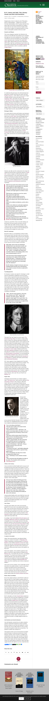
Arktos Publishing (39, 149)
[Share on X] (8, 652)
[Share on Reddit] (25, 652)
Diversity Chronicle (40, 174)
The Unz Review (39, 215)
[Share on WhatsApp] (11, 652)
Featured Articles (21, 16)
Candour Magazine (40, 151)
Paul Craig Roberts (40, 190)
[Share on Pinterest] (14, 652)
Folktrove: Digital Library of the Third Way (40, 178)
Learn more (27, 698)
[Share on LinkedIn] (17, 652)
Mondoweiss (38, 187)
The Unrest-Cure (10, 461)
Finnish (37, 122)
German (38, 124)
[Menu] (43, 5)
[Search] (40, 5)
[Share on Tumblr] (19, 652)
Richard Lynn (38, 197)
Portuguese (39, 129)
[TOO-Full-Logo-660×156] (16, 5)
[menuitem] (40, 5)
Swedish (38, 134)
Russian (38, 130)
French (42, 122)
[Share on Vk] (22, 652)
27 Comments (13, 16)
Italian (41, 126)
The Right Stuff (39, 213)
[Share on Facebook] (5, 652)
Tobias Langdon (11, 18)
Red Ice (37, 195)
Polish (37, 127)
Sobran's (37, 200)
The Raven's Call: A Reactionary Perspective (40, 210)
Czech (39, 121)
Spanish (38, 132)
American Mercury (40, 145)
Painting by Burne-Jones (13, 90)
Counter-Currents (39, 163)
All (36, 121)
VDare (37, 217)
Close (21, 698)
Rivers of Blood (39, 199)
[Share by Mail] (28, 652)
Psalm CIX (8, 219)
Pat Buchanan (39, 189)
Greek (37, 126)
